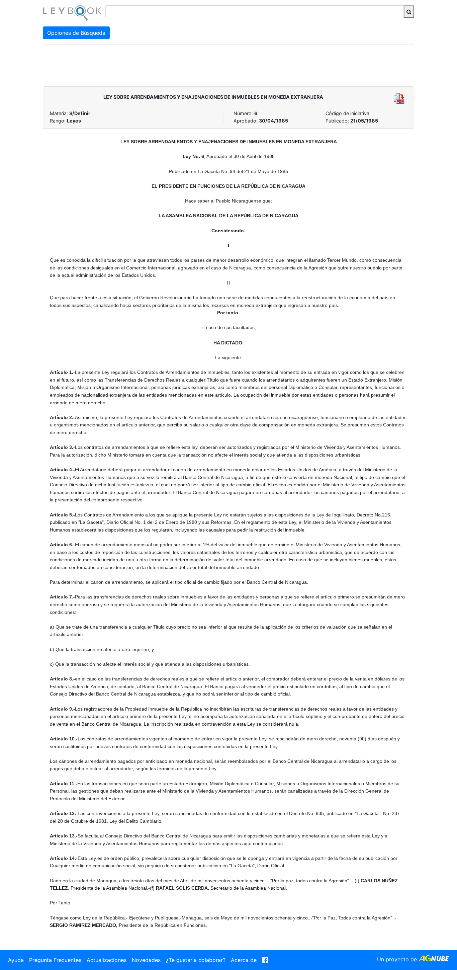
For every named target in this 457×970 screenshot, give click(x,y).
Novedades (146, 960)
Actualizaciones (106, 960)
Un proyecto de (398, 959)
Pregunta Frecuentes (55, 960)
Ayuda (16, 960)
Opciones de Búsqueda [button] (76, 32)
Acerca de (244, 960)
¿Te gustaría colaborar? (195, 960)
